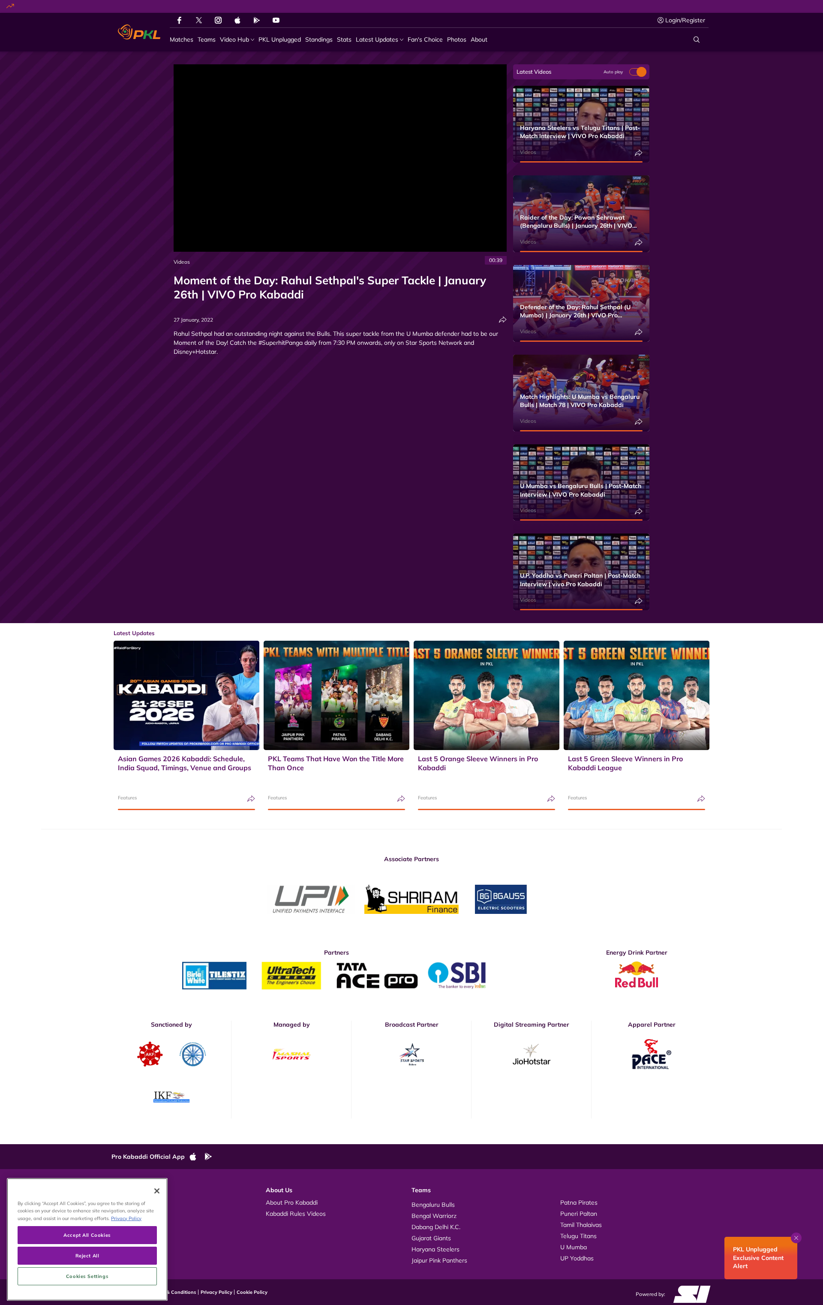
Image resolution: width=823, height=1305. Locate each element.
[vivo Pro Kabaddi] (139, 32)
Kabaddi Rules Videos (296, 1214)
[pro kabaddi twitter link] (199, 20)
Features (127, 798)
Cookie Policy (252, 1292)
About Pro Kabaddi (292, 1202)
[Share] (503, 320)
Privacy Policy (216, 1292)
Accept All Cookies (87, 1235)
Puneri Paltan (578, 1214)
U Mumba (573, 1247)
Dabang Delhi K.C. (436, 1227)
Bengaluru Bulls (433, 1205)
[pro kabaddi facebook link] (179, 20)
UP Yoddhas (577, 1258)
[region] (87, 1239)
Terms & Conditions (173, 1292)
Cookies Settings (87, 1276)
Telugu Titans (578, 1236)
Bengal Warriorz (434, 1216)
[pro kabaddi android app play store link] (256, 20)
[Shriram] (311, 899)
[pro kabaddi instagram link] (218, 20)
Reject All (87, 1255)
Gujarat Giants (431, 1238)
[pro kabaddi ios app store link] (196, 1157)
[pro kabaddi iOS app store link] (237, 20)
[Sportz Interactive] (689, 1293)
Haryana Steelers (436, 1249)
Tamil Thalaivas (581, 1225)
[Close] (156, 1190)
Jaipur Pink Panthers (439, 1260)
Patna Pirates (579, 1202)
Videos (182, 262)
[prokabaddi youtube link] (276, 20)
